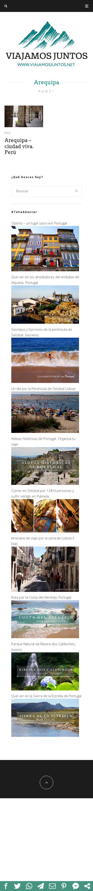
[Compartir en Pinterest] (64, 886)
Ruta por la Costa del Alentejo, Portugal (41, 597)
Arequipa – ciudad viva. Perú (19, 146)
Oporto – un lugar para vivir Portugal (39, 223)
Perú (7, 132)
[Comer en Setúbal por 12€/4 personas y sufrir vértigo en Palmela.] (45, 531)
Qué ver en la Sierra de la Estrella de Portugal (46, 696)
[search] (76, 191)
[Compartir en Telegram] (41, 886)
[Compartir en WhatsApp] (29, 886)
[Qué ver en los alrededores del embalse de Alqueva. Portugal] (45, 322)
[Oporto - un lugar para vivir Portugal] (45, 270)
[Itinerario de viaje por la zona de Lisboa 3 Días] (45, 590)
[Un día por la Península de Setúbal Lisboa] (45, 431)
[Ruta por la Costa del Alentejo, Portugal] (45, 637)
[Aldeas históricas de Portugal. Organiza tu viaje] (45, 483)
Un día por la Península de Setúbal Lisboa (43, 388)
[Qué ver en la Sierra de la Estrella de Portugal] (45, 735)
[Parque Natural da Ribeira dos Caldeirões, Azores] (45, 689)
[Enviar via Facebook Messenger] (75, 886)
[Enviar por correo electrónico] (52, 886)
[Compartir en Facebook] (6, 886)
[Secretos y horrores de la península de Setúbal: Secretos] (45, 381)
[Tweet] (17, 886)
